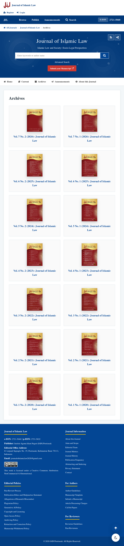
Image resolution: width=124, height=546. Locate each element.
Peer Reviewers (71, 528)
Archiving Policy (11, 520)
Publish (35, 19)
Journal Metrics (71, 451)
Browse (22, 19)
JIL (6, 20)
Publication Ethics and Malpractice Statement (23, 494)
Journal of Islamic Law (30, 27)
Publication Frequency (74, 459)
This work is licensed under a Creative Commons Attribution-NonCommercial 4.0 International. (31, 472)
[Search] (104, 55)
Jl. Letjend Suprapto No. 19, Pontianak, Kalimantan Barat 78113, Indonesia (31, 452)
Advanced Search (62, 62)
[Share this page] (117, 37)
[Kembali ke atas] (116, 528)
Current (25, 81)
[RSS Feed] (111, 37)
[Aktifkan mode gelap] (116, 538)
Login (22, 12)
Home (9, 81)
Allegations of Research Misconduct (19, 499)
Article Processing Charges (76, 503)
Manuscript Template (74, 494)
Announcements (52, 19)
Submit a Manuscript (73, 499)
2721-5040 (114, 20)
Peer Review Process (12, 490)
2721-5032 (35, 439)
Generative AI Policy (12, 507)
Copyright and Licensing (14, 511)
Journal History (71, 455)
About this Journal (87, 81)
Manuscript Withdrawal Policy (16, 528)
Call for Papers (71, 507)
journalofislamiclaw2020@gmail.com (26, 458)
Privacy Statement (72, 468)
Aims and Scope (71, 443)
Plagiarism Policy (11, 503)
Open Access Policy (12, 515)
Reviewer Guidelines (73, 523)
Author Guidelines (72, 490)
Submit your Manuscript (60, 68)
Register (10, 12)
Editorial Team (71, 447)
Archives (42, 81)
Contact (68, 472)
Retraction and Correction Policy (17, 524)
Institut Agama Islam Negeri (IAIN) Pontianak (33, 443)
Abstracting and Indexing (75, 464)
